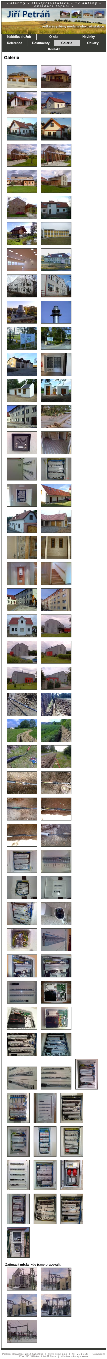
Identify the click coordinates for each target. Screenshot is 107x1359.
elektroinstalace (51, 3)
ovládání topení (52, 6)
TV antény (86, 3)
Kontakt (54, 49)
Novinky (88, 37)
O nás (53, 37)
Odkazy (93, 43)
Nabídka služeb (19, 37)
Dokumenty (41, 43)
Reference (14, 43)
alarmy (18, 3)
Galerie (66, 43)
